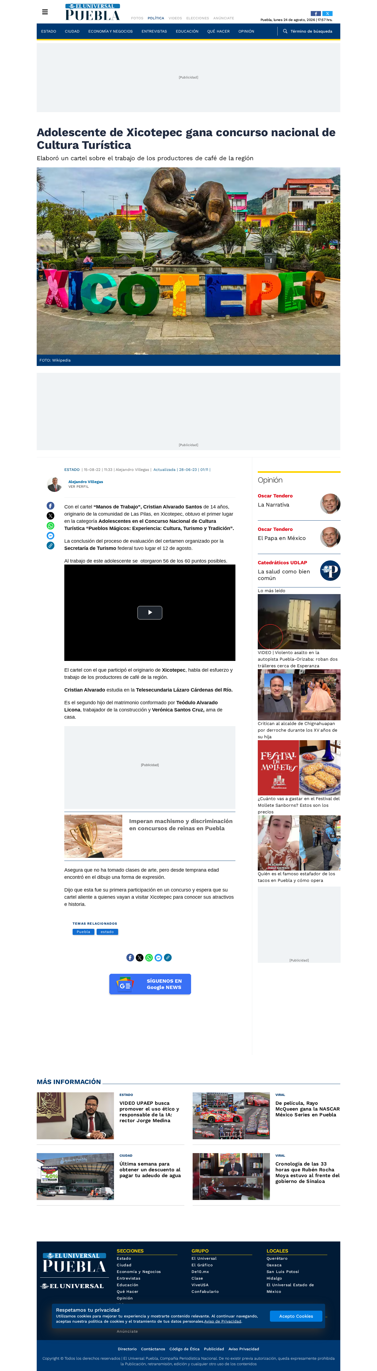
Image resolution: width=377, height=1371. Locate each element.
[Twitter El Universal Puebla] (327, 13)
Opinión (246, 31)
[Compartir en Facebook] (50, 506)
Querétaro (277, 1258)
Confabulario (205, 1291)
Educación (187, 31)
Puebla (83, 932)
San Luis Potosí (283, 1271)
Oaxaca (274, 1265)
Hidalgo (274, 1278)
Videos (175, 18)
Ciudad (72, 31)
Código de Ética (184, 1349)
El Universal (204, 1258)
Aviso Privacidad (244, 1349)
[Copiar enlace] (50, 545)
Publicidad (214, 1349)
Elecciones (197, 18)
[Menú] (45, 12)
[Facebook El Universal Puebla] (316, 13)
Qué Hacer (218, 31)
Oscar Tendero (275, 496)
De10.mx (200, 1271)
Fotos (137, 18)
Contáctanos (153, 1349)
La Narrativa (273, 504)
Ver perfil (78, 486)
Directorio (127, 1349)
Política (156, 18)
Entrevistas (154, 31)
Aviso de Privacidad (222, 1321)
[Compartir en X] (50, 516)
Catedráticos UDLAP (282, 562)
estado (107, 932)
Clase (197, 1278)
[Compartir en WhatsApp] (50, 525)
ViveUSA (200, 1285)
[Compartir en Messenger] (50, 535)
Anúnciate (223, 18)
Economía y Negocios (110, 31)
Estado (48, 31)
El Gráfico (202, 1265)
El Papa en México (282, 538)
